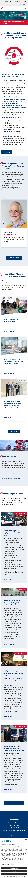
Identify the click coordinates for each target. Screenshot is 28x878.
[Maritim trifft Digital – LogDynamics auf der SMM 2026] (14, 519)
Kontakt (25, 1)
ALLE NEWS (14, 431)
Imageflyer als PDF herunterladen (14, 830)
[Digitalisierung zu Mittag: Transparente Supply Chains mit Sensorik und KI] (14, 592)
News (6, 1)
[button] (3, 223)
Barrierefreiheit (18, 1)
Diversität (11, 1)
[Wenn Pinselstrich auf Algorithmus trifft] (14, 306)
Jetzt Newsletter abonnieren (10, 474)
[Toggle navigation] (25, 9)
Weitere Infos (8, 580)
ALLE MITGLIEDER (14, 258)
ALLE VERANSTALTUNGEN (14, 803)
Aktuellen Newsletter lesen (10, 478)
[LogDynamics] (4, 8)
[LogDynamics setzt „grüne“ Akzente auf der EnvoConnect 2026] (14, 659)
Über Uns (7, 152)
